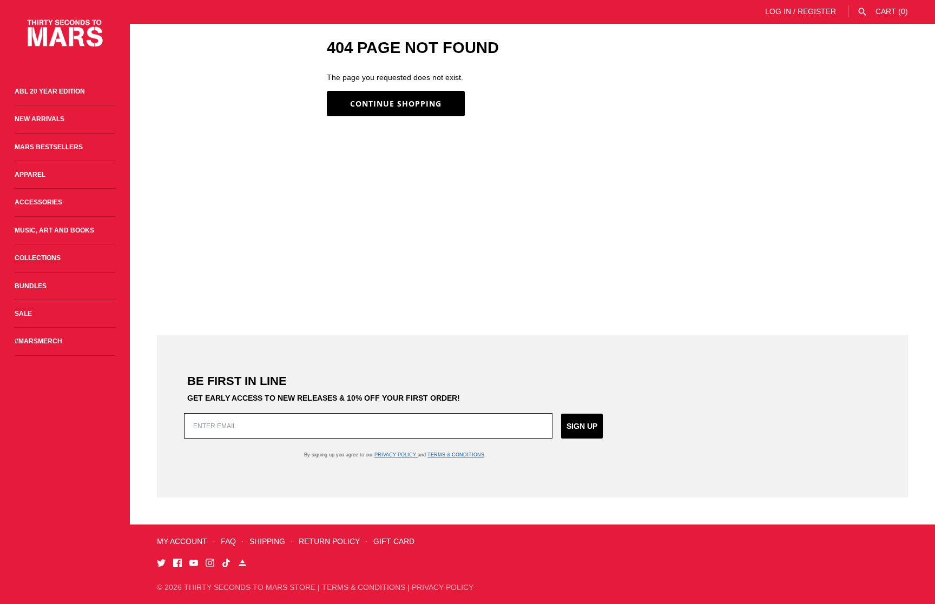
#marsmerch (38, 341)
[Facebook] (177, 564)
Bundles (31, 286)
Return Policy (329, 541)
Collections (38, 258)
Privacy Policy (396, 454)
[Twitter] (161, 564)
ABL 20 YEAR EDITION (50, 91)
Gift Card (393, 541)
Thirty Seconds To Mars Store (249, 587)
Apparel (30, 174)
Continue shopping (396, 103)
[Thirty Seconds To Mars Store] (65, 33)
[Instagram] (210, 564)
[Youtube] (193, 564)
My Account (182, 541)
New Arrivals (39, 119)
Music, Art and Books (54, 230)
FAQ (228, 541)
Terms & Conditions (455, 454)
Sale (23, 313)
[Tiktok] (226, 564)
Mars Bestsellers (49, 147)
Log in (778, 11)
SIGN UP (582, 426)
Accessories (38, 202)
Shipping (267, 541)
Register (817, 11)
